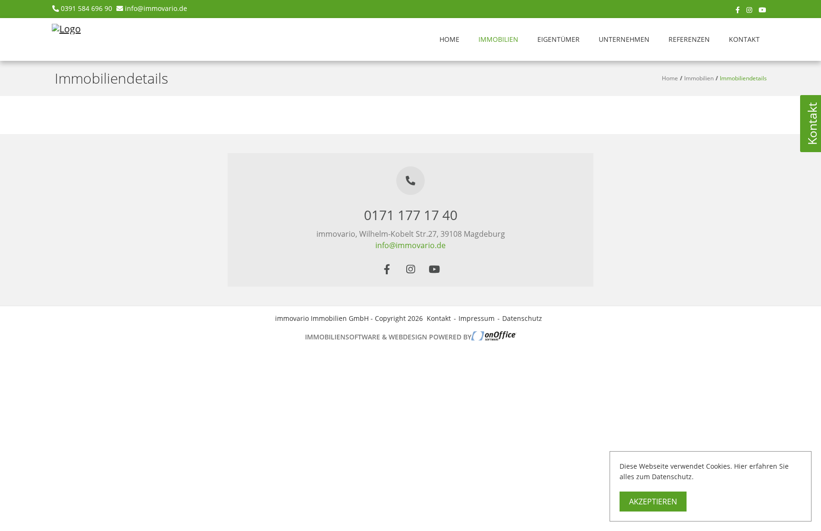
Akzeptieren (653, 501)
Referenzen (689, 39)
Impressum (476, 318)
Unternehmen (624, 39)
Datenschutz (522, 318)
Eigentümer (558, 39)
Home (449, 39)
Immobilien (498, 39)
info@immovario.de (156, 8)
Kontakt (744, 39)
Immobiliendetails (743, 78)
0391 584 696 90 (86, 8)
